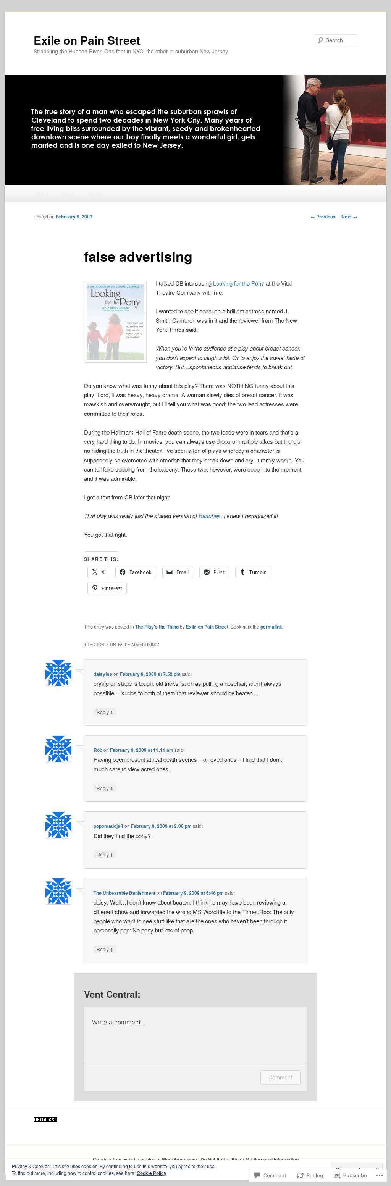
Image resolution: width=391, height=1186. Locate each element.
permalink (271, 626)
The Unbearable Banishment (124, 892)
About (67, 193)
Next (349, 216)
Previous (323, 216)
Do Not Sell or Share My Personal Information (249, 1159)
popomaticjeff (108, 825)
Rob (98, 750)
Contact (94, 193)
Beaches (210, 516)
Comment (280, 1077)
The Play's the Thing (157, 626)
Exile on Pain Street (87, 40)
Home (42, 193)
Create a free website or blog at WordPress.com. (145, 1159)
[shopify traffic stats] (45, 1120)
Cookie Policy (151, 1173)
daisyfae (103, 674)
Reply (105, 711)
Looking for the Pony (238, 283)
